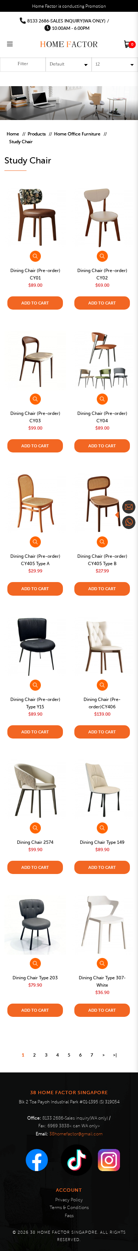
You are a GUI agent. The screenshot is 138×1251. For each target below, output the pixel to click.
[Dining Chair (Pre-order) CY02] (102, 218)
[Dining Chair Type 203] (35, 925)
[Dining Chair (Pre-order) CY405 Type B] (102, 503)
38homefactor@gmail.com (76, 1134)
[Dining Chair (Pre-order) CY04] (102, 361)
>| (115, 1055)
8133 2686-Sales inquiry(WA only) (66, 21)
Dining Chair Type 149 (102, 842)
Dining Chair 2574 (35, 842)
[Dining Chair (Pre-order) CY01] (35, 218)
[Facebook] (36, 1160)
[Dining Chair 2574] (35, 789)
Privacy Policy (69, 1200)
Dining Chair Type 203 (35, 977)
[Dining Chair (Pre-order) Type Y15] (35, 646)
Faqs (69, 1215)
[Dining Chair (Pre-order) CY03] (35, 361)
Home (13, 134)
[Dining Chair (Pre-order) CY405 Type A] (35, 503)
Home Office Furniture (77, 134)
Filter (23, 64)
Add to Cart (35, 303)
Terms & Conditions (69, 1207)
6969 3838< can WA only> (73, 1126)
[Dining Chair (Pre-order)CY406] (102, 646)
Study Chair (21, 141)
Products (37, 134)
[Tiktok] (76, 1160)
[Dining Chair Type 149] (102, 789)
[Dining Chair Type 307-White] (102, 925)
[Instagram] (109, 1160)
